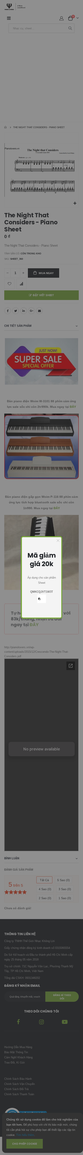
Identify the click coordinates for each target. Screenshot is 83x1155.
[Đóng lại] (58, 540)
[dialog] (41, 577)
